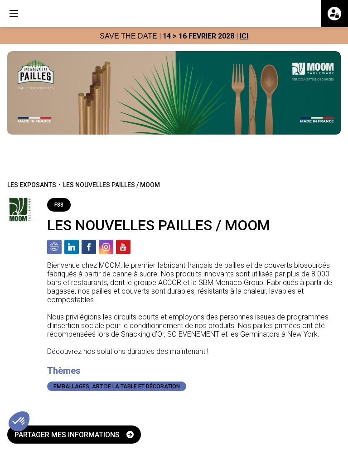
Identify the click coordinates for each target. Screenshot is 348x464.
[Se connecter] (334, 13)
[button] (13, 13)
